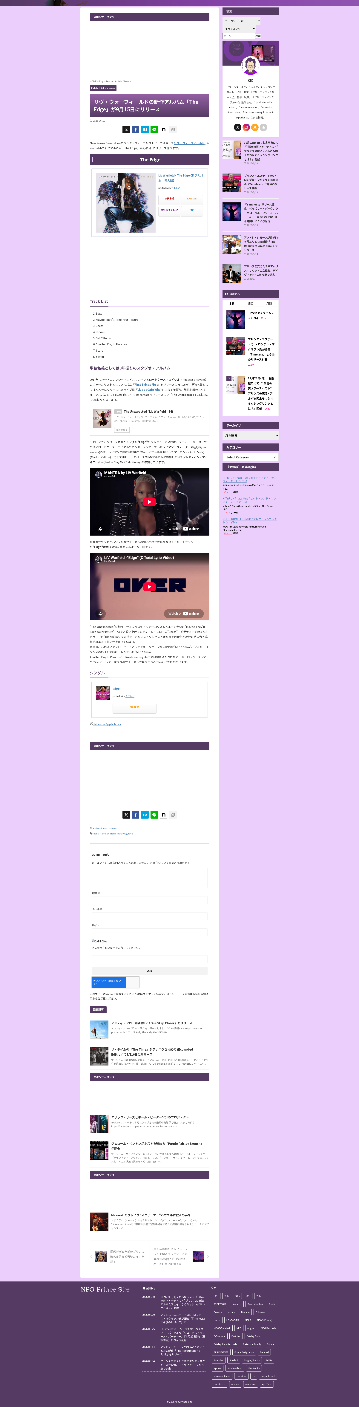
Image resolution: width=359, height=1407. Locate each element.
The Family (254, 1368)
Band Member (101, 833)
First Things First (146, 384)
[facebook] (135, 129)
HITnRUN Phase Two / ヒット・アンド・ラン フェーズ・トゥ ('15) (250, 479)
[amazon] (255, 127)
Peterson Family (252, 1344)
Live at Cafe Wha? (150, 390)
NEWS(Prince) (264, 1320)
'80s (248, 1296)
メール (97, 909)
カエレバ (175, 187)
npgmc (251, 1328)
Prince (270, 1344)
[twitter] (126, 129)
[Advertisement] (149, 49)
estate (231, 1312)
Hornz (217, 1320)
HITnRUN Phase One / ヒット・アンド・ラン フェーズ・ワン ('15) (249, 500)
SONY (269, 1360)
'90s (258, 1296)
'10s (226, 1296)
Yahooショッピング (169, 209)
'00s (216, 1296)
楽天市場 (169, 198)
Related (264, 1352)
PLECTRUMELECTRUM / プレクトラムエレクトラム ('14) (250, 520)
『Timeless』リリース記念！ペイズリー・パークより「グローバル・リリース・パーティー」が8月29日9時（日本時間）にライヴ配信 (261, 212)
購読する (234, 294)
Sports (217, 1368)
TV (253, 1376)
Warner (235, 1384)
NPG (130, 833)
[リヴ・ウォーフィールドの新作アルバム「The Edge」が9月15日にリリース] (145, 129)
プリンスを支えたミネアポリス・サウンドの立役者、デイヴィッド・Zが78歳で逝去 (261, 270)
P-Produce (219, 1336)
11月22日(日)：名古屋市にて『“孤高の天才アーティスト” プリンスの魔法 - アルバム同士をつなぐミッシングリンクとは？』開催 (261, 150)
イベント (267, 1384)
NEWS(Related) (118, 833)
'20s (237, 1296)
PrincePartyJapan (244, 1352)
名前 (96, 893)
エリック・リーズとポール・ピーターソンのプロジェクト (150, 1117)
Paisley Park (253, 1336)
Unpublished (268, 1376)
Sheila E (233, 1360)
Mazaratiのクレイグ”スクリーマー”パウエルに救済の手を (151, 1215)
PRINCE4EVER (221, 1352)
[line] (154, 129)
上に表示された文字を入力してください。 (116, 948)
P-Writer (236, 1336)
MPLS (248, 1320)
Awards (237, 1304)
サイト (95, 925)
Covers (218, 1312)
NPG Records (268, 1328)
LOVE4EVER (232, 1320)
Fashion (245, 1312)
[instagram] (246, 127)
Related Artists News (105, 828)
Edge (116, 689)
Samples (218, 1360)
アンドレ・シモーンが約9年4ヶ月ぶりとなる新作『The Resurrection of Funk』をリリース (261, 243)
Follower (260, 1312)
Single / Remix (252, 1360)
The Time (241, 1376)
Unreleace (219, 1384)
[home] (263, 127)
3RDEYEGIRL (220, 1304)
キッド (227, 492)
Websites (250, 1384)
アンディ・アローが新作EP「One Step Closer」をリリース (151, 1023)
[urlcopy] (173, 129)
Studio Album (234, 1368)
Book (272, 1304)
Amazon (192, 198)
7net (191, 209)
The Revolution (222, 1376)
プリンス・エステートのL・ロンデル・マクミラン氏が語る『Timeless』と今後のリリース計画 (261, 182)
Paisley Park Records (225, 1344)
